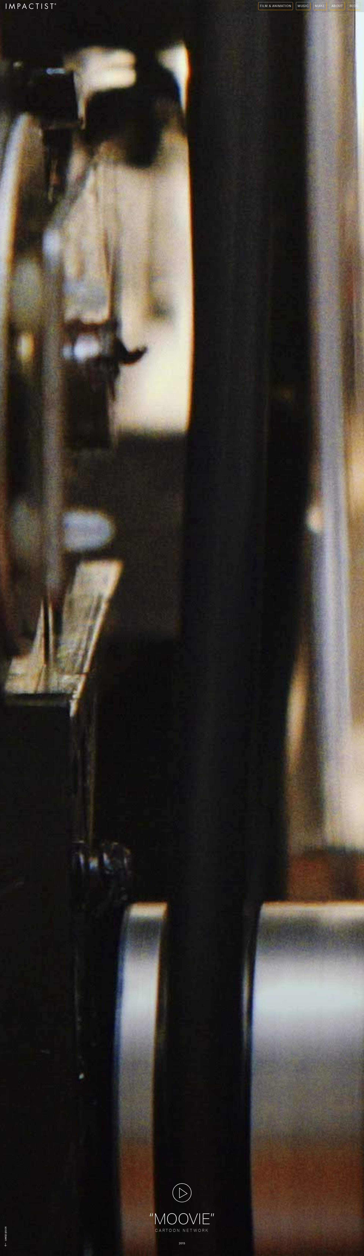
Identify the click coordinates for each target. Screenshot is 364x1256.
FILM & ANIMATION (275, 6)
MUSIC (303, 6)
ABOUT (337, 6)
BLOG (354, 6)
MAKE (320, 6)
